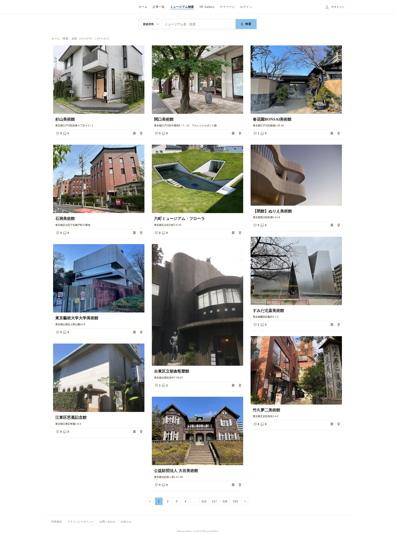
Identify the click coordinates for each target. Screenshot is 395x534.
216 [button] (203, 501)
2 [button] (167, 501)
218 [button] (224, 501)
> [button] (245, 501)
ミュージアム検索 (182, 6)
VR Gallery (206, 6)
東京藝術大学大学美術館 (76, 318)
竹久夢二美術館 (266, 410)
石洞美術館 (65, 218)
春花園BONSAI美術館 (272, 119)
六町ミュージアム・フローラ (179, 218)
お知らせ (126, 521)
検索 (248, 23)
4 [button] (185, 501)
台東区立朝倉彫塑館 (171, 371)
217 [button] (214, 501)
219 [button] (235, 501)
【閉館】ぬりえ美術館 (272, 211)
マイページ (227, 6)
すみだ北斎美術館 (268, 310)
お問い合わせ (107, 521)
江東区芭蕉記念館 (71, 417)
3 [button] (176, 501)
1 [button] (159, 501)
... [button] (194, 501)
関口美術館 (164, 119)
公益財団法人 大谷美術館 (176, 470)
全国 (74, 38)
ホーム (143, 6)
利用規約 (56, 521)
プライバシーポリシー (80, 521)
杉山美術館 (65, 119)
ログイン (246, 6)
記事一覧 (159, 6)
